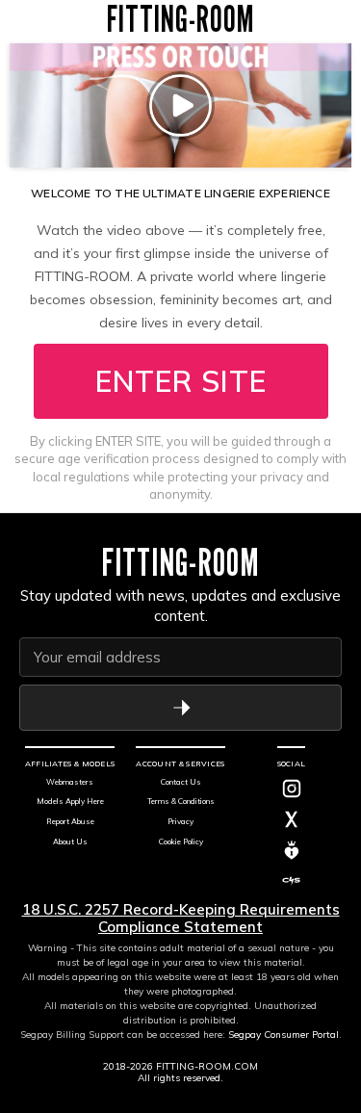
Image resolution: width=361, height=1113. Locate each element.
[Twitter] (291, 819)
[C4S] (291, 881)
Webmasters (69, 782)
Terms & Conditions (181, 801)
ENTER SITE (181, 381)
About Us (70, 841)
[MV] (291, 850)
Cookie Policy (181, 841)
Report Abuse (70, 821)
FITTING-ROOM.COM (207, 1066)
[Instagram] (291, 788)
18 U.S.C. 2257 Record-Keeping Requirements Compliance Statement (181, 918)
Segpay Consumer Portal (283, 1034)
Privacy (180, 821)
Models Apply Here (70, 801)
